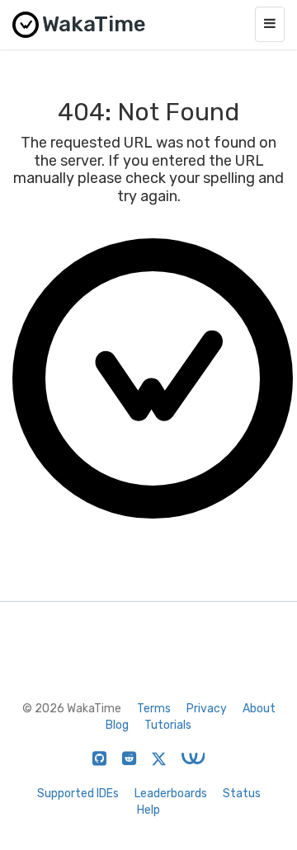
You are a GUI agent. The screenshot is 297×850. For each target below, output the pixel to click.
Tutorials (167, 725)
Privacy (206, 709)
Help (148, 810)
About (259, 709)
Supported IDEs (78, 794)
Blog (117, 725)
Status (242, 794)
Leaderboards (170, 794)
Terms (154, 709)
